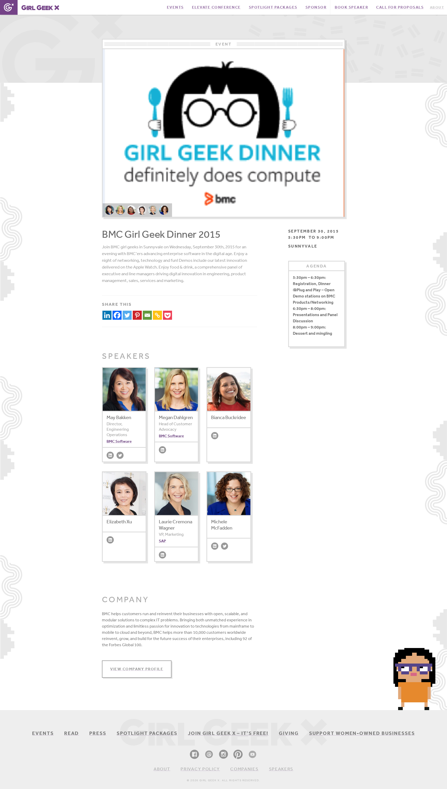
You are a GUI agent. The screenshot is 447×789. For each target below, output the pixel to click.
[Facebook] (117, 315)
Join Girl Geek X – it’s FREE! (228, 733)
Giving (289, 733)
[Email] (147, 315)
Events (43, 733)
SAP (162, 540)
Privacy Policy (200, 768)
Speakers (281, 768)
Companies (244, 768)
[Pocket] (167, 315)
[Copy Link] (157, 315)
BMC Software (119, 441)
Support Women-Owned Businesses (362, 733)
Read (71, 733)
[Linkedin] (106, 315)
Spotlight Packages (147, 733)
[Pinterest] (137, 315)
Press (97, 733)
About (162, 768)
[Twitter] (127, 315)
